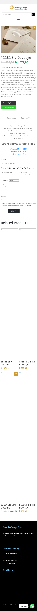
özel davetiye (18, 87)
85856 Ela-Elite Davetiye (27, 506)
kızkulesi (17, 82)
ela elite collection (17, 78)
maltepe (3, 85)
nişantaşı (11, 87)
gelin (14, 80)
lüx (31, 82)
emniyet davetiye (6, 80)
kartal (32, 80)
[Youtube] (32, 2)
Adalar (16, 71)
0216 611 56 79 (21, 151)
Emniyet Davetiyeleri (12, 557)
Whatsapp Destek (8, 107)
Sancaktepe (10, 92)
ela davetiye (7, 78)
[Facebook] (27, 2)
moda (8, 85)
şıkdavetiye (18, 92)
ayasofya (17, 73)
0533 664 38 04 (22, 149)
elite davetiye (31, 78)
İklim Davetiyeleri (11, 563)
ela (2, 78)
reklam (25, 89)
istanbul (27, 80)
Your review (3, 185)
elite (25, 78)
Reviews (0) (25, 118)
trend (16, 94)
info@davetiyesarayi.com (19, 154)
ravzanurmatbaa (17, 89)
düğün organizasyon (28, 75)
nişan (28, 85)
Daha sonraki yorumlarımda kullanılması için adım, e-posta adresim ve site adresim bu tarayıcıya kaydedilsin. (19, 204)
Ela (9, 67)
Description (11, 118)
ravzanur (8, 89)
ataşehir (10, 73)
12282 (11, 71)
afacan (21, 71)
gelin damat (20, 80)
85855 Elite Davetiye (7, 363)
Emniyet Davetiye (16, 67)
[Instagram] (30, 2)
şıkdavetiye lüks (28, 92)
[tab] (11, 118)
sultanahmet (5, 94)
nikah (13, 85)
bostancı (32, 73)
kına (2, 82)
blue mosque (24, 73)
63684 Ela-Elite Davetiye (9, 506)
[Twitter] (35, 2)
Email (3, 200)
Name (3, 196)
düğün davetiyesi (15, 75)
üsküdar (9, 96)
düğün (8, 75)
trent (20, 94)
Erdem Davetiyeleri (11, 553)
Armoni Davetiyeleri (11, 560)
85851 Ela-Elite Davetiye (27, 363)
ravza (2, 89)
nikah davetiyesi (20, 85)
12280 (7, 71)
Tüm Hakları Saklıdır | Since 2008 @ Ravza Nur (16, 605)
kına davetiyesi (9, 82)
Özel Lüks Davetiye (29, 87)
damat (3, 75)
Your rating (5, 180)
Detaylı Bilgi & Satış (8, 103)
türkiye (25, 94)
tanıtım (12, 94)
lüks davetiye (25, 82)
